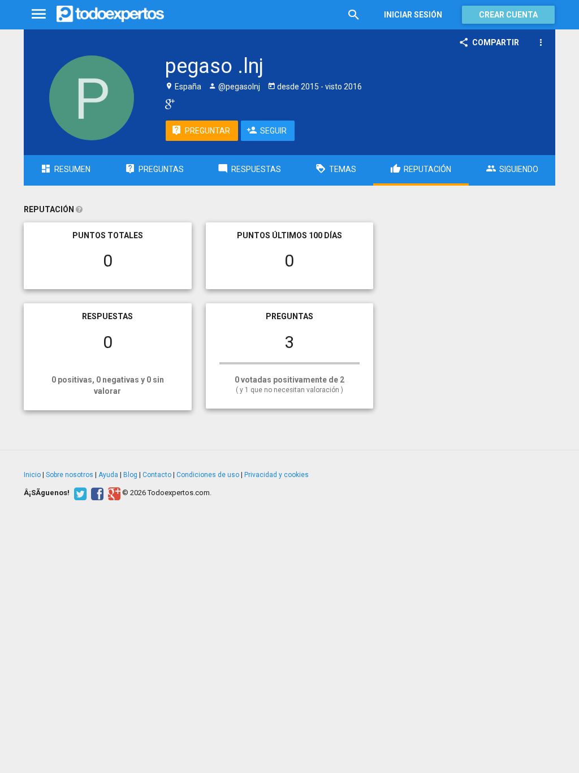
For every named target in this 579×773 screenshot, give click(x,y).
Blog (130, 475)
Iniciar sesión (413, 14)
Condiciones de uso (207, 475)
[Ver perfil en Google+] (167, 103)
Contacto (156, 475)
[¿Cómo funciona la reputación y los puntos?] (79, 209)
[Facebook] (95, 492)
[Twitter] (79, 492)
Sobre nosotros (69, 475)
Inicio (32, 475)
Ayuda (108, 475)
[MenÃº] (39, 14)
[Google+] (112, 492)
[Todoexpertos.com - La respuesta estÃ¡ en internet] (110, 14)
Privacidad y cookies (276, 475)
